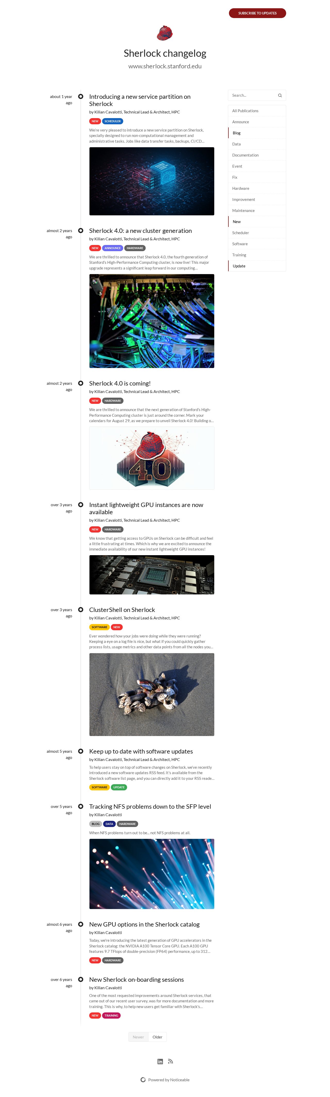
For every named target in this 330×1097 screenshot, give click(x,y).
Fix (234, 177)
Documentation (245, 155)
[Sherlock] (165, 34)
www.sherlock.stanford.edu (165, 66)
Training (239, 254)
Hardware (240, 188)
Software (240, 243)
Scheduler (240, 232)
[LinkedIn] (163, 1060)
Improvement (243, 199)
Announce (240, 121)
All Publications (245, 110)
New (237, 221)
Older (157, 1037)
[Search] (280, 95)
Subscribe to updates (257, 13)
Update (239, 266)
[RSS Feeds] (170, 1060)
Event (237, 166)
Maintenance (243, 210)
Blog (237, 132)
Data (236, 144)
